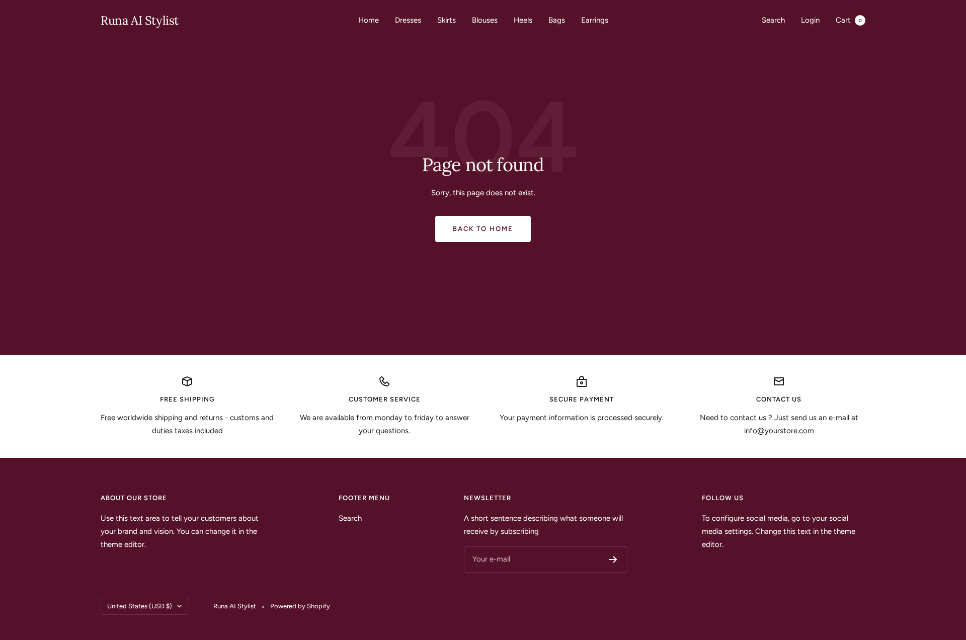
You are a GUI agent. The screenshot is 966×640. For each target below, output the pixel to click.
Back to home (483, 228)
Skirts (446, 20)
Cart (849, 20)
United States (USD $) (139, 606)
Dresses (408, 20)
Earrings (594, 20)
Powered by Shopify (300, 606)
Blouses (485, 20)
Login (810, 20)
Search (773, 20)
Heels (523, 20)
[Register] (613, 559)
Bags (556, 20)
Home (368, 20)
